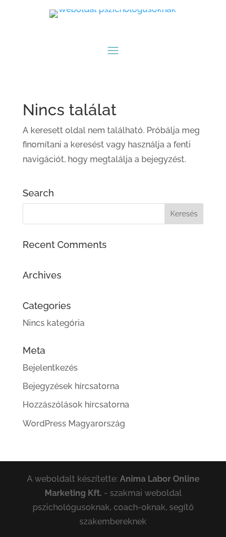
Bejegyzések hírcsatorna (71, 386)
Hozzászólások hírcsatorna (76, 405)
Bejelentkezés (50, 368)
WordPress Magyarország (74, 424)
